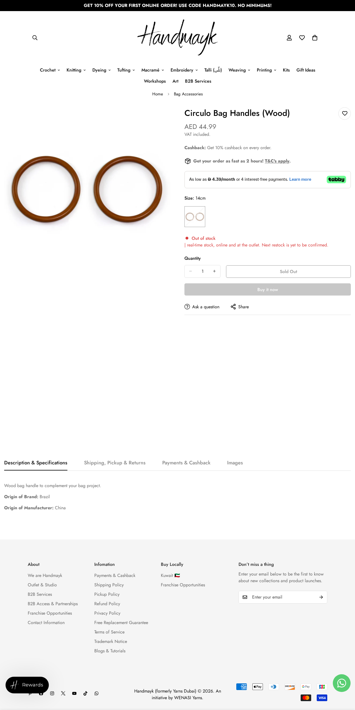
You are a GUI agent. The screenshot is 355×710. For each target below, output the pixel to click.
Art (175, 81)
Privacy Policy (107, 613)
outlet (254, 244)
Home (157, 94)
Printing (264, 70)
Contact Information (46, 622)
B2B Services (198, 81)
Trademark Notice (110, 641)
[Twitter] (63, 693)
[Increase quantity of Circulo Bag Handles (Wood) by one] (214, 271)
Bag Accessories (188, 94)
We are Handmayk (45, 575)
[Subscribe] (321, 597)
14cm (194, 216)
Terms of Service (109, 632)
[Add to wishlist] (344, 113)
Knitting (74, 70)
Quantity (192, 258)
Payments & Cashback (114, 575)
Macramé (150, 70)
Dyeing (99, 70)
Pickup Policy (107, 594)
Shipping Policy (109, 585)
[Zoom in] (165, 117)
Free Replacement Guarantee (121, 622)
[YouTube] (74, 693)
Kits (286, 70)
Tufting (123, 70)
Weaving (237, 70)
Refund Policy (107, 603)
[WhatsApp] (96, 693)
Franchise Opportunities (50, 613)
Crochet (47, 70)
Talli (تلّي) (213, 70)
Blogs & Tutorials (109, 651)
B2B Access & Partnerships (53, 603)
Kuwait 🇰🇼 (170, 575)
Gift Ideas (305, 70)
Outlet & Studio (42, 585)
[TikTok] (85, 693)
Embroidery (182, 70)
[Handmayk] (177, 38)
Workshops (155, 81)
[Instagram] (52, 693)
